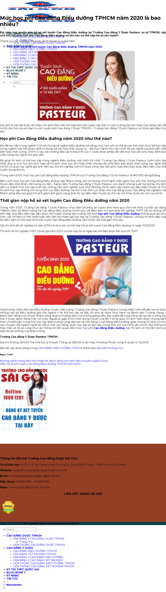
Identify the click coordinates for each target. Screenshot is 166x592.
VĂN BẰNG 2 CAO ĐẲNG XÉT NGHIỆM (38, 560)
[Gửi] (14, 86)
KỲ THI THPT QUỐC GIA (22, 67)
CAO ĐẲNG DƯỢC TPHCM (24, 535)
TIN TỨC (12, 76)
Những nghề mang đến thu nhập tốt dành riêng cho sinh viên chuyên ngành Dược (54, 360)
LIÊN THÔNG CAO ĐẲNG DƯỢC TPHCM (39, 42)
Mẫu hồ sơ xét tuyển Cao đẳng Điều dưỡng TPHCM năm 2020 (40, 363)
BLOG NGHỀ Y (16, 70)
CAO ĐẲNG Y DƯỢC (19, 547)
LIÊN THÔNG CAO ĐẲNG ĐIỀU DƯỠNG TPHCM (44, 563)
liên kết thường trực (110, 348)
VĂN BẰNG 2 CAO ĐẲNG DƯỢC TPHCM (38, 538)
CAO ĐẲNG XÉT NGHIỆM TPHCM (34, 52)
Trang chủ (26, 39)
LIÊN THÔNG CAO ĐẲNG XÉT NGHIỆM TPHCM (43, 566)
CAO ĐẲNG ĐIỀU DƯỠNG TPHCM (35, 49)
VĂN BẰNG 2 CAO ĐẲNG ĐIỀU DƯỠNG (38, 557)
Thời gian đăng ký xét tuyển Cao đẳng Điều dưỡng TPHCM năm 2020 (54, 46)
